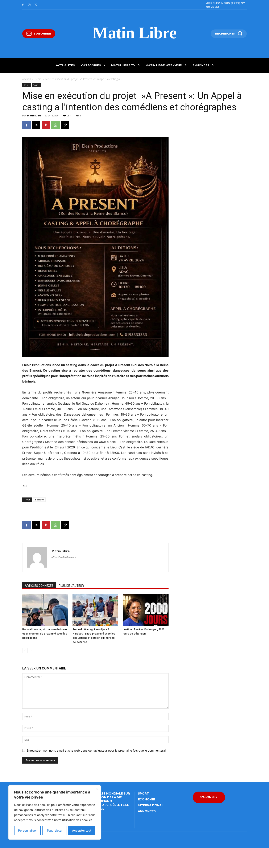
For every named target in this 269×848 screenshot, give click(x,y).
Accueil (26, 79)
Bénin (38, 79)
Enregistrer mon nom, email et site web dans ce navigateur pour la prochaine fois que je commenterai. (96, 750)
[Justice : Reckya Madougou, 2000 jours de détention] (146, 610)
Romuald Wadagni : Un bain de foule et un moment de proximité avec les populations (44, 633)
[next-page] (31, 650)
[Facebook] (23, 5)
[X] (36, 5)
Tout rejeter (54, 830)
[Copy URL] (65, 125)
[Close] (96, 788)
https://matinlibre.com (63, 557)
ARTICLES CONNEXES (39, 585)
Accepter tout (81, 830)
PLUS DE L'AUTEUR (71, 585)
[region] (54, 812)
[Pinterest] (46, 125)
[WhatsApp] (55, 125)
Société (36, 85)
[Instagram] (29, 5)
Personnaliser (27, 830)
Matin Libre (34, 115)
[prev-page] (25, 650)
